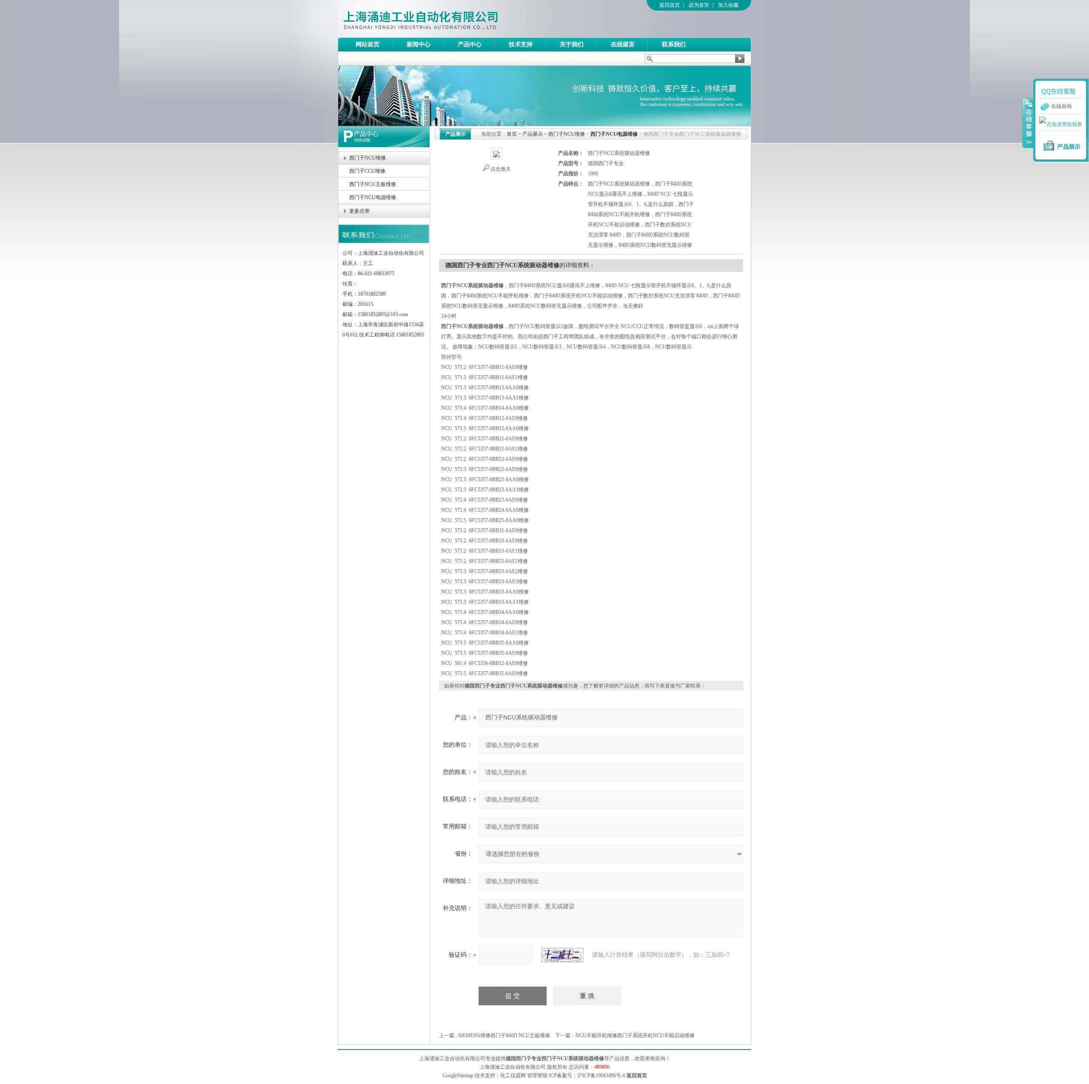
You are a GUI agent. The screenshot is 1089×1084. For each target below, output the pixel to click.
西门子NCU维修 (367, 158)
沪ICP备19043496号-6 (601, 1075)
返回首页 (669, 5)
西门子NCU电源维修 (372, 197)
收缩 (1028, 123)
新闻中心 (418, 44)
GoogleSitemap (457, 1075)
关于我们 (572, 44)
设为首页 (699, 5)
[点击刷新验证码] (562, 955)
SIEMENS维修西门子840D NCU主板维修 (504, 1035)
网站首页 (367, 44)
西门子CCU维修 (367, 171)
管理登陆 (537, 1075)
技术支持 (521, 44)
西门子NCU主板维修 (372, 184)
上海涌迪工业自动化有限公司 (455, 18)
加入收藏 (728, 5)
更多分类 (359, 211)
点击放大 (500, 169)
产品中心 (470, 44)
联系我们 (674, 44)
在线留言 (623, 44)
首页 (512, 134)
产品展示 (532, 134)
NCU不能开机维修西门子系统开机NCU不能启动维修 (635, 1035)
